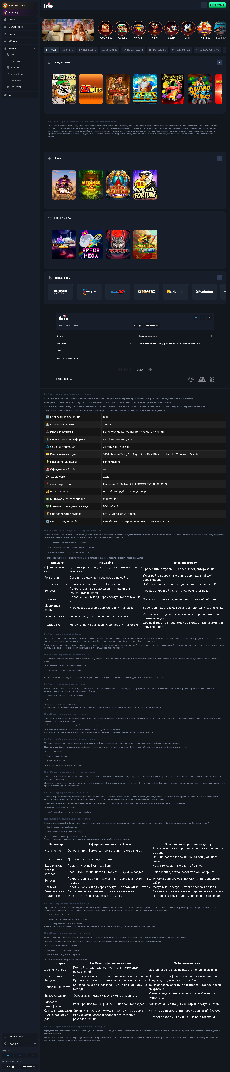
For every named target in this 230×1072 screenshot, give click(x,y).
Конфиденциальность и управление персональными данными (169, 343)
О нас (60, 336)
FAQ (59, 351)
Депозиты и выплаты (67, 358)
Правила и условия (148, 336)
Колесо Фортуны (17, 5)
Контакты (61, 343)
